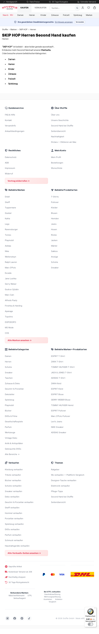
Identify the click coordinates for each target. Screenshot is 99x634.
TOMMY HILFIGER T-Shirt (63, 367)
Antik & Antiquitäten (14, 443)
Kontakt (8, 120)
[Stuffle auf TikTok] (29, 618)
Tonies (8, 235)
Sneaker (55, 267)
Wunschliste (56, 168)
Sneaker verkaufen (13, 491)
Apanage (9, 311)
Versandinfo (10, 125)
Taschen (9, 378)
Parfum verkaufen (13, 535)
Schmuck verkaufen (14, 540)
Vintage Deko (11, 438)
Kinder (43, 15)
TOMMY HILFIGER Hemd (62, 405)
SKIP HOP (23, 29)
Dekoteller (9, 394)
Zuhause (55, 15)
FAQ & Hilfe (10, 115)
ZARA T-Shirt (57, 361)
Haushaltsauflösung (52, 594)
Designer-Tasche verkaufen (63, 480)
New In (8, 15)
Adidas (8, 246)
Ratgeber (55, 469)
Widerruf (9, 173)
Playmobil (9, 240)
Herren (32, 15)
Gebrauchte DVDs (13, 449)
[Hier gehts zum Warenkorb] (94, 7)
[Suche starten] (77, 8)
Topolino (9, 316)
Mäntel (54, 246)
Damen (20, 15)
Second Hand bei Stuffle (62, 125)
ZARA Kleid (56, 383)
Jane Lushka (10, 278)
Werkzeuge (10, 432)
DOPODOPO (10, 322)
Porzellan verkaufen (14, 518)
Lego (7, 224)
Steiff (7, 202)
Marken (89, 15)
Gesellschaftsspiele (14, 421)
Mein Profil (56, 157)
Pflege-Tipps (57, 491)
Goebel (8, 213)
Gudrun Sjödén (12, 289)
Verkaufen (40, 7)
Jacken (54, 240)
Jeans (53, 224)
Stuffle (5, 29)
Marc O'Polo (10, 267)
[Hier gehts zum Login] (82, 7)
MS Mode (9, 327)
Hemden (55, 218)
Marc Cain (9, 295)
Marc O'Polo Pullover (60, 416)
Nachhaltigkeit (57, 136)
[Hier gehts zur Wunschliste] (88, 7)
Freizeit (66, 15)
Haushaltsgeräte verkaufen (17, 546)
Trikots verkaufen (13, 475)
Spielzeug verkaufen (14, 524)
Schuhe (54, 262)
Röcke (54, 235)
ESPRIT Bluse (57, 394)
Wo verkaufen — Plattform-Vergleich (67, 475)
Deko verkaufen (12, 496)
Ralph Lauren (11, 262)
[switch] (90, 624)
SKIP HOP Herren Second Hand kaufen (39, 35)
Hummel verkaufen (13, 513)
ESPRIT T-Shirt (58, 356)
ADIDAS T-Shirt (58, 378)
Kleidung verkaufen (14, 469)
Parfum (8, 427)
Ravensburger (11, 229)
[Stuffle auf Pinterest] (21, 618)
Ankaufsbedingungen (14, 131)
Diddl (7, 196)
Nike (7, 251)
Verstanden (80, 22)
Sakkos (54, 251)
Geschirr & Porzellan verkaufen (19, 502)
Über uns (55, 115)
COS (7, 333)
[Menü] (94, 608)
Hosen (54, 229)
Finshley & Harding (13, 305)
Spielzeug (77, 15)
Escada (8, 273)
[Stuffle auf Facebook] (14, 618)
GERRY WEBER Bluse (60, 400)
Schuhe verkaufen (13, 486)
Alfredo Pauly (11, 300)
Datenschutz (10, 157)
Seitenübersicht (58, 131)
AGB (7, 162)
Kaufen (24, 7)
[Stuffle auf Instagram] (7, 618)
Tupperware (10, 207)
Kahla (7, 218)
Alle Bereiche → (12, 454)
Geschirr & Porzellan (14, 389)
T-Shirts (55, 196)
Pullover (55, 202)
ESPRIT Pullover (58, 410)
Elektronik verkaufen (60, 486)
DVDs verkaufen (12, 529)
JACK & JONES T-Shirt (61, 372)
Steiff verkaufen (12, 507)
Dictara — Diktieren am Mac (63, 142)
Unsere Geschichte (60, 120)
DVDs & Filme (11, 416)
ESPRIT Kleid (57, 389)
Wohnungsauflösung (52, 597)
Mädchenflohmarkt (16, 595)
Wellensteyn (10, 256)
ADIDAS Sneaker (58, 432)
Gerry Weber (10, 284)
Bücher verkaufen (13, 480)
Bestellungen (57, 162)
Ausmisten (48, 599)
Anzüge (54, 256)
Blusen (54, 213)
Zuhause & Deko (12, 383)
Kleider (54, 207)
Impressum (10, 168)
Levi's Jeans (56, 421)
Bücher (8, 410)
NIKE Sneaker (57, 427)
